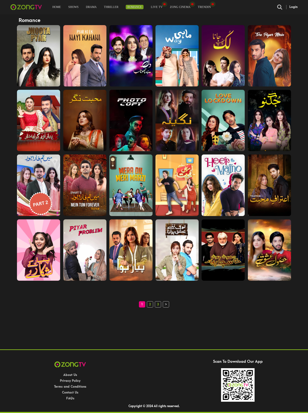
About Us (70, 375)
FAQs (70, 398)
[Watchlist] (164, 4)
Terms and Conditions (70, 387)
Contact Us (70, 392)
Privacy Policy (70, 381)
